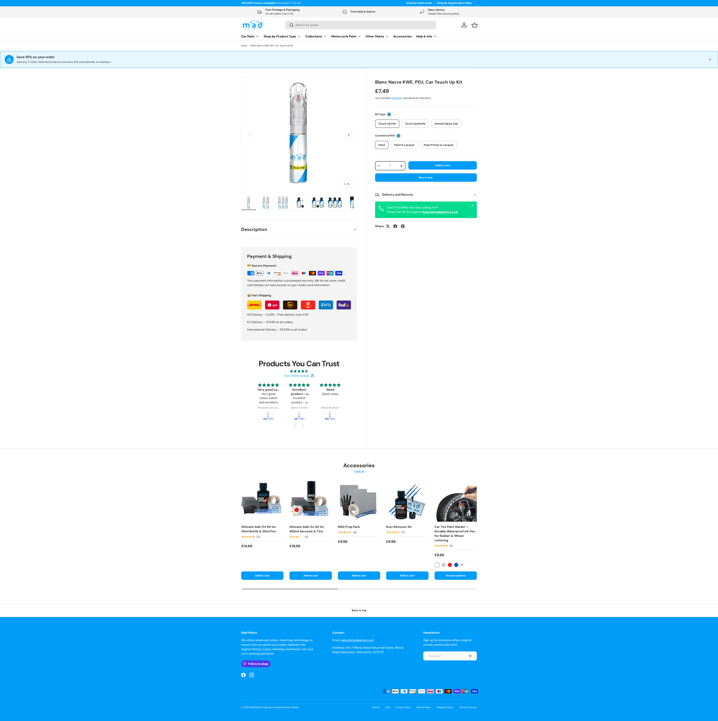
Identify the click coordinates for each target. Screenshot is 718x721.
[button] (296, 425)
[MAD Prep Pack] (359, 500)
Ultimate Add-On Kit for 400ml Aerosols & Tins (306, 529)
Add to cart (442, 165)
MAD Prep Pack (349, 527)
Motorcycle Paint (343, 36)
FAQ (388, 707)
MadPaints (255, 707)
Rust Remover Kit (399, 527)
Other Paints (375, 36)
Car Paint (247, 36)
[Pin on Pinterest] (402, 226)
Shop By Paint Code (419, 3)
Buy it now (426, 177)
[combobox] (360, 25)
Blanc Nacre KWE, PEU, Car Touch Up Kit (272, 46)
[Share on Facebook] (395, 226)
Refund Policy (424, 707)
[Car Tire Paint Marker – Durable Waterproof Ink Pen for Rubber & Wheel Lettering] (456, 500)
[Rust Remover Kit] (407, 500)
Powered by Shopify (272, 707)
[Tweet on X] (388, 226)
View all (359, 471)
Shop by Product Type (280, 36)
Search (376, 707)
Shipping (396, 98)
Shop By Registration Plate (454, 3)
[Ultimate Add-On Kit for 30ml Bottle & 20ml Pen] (262, 500)
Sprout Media (291, 707)
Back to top (359, 610)
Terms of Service (468, 707)
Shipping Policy (445, 707)
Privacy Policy (403, 707)
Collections (313, 36)
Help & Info (424, 36)
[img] (299, 371)
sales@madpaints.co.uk (357, 640)
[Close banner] (710, 59)
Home (244, 46)
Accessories (402, 36)
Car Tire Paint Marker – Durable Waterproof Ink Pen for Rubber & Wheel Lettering (455, 533)
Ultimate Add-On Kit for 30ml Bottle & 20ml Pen (258, 529)
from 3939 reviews (296, 376)
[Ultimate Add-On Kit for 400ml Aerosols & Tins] (310, 500)
